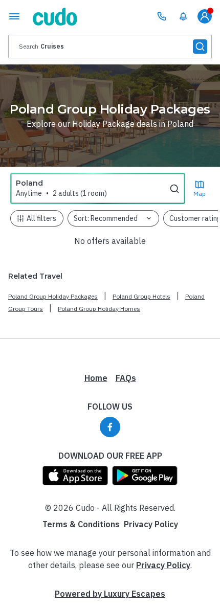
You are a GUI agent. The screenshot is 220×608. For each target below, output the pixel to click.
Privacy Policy (151, 524)
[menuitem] (183, 16)
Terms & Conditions (81, 524)
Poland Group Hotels (141, 296)
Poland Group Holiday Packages (53, 296)
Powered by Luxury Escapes (110, 594)
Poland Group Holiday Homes (99, 308)
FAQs (126, 378)
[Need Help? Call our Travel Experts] (162, 16)
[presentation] (110, 46)
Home (95, 378)
